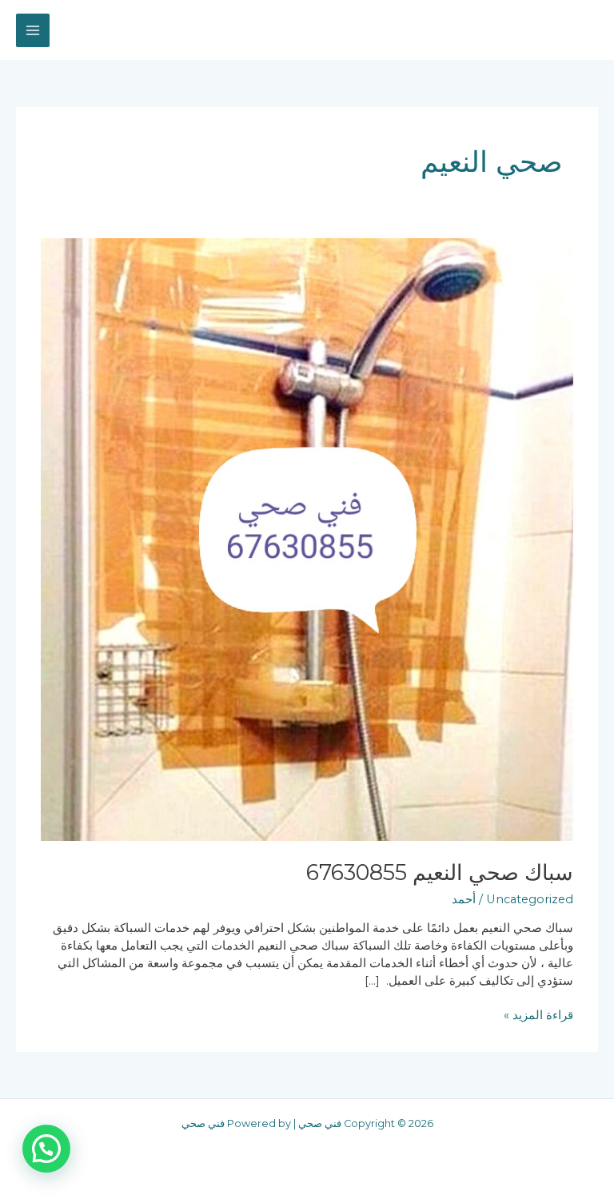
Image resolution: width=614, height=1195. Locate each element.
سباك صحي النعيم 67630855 (439, 872)
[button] (46, 1149)
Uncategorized (529, 899)
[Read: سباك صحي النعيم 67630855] (307, 539)
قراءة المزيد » (538, 1014)
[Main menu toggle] (33, 30)
